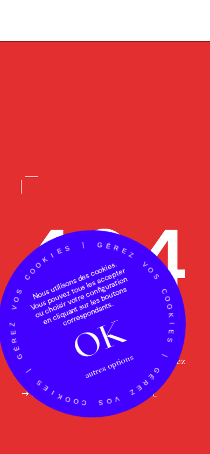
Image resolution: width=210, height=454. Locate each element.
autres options (109, 365)
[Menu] (183, 22)
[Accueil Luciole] (41, 20)
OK (98, 340)
